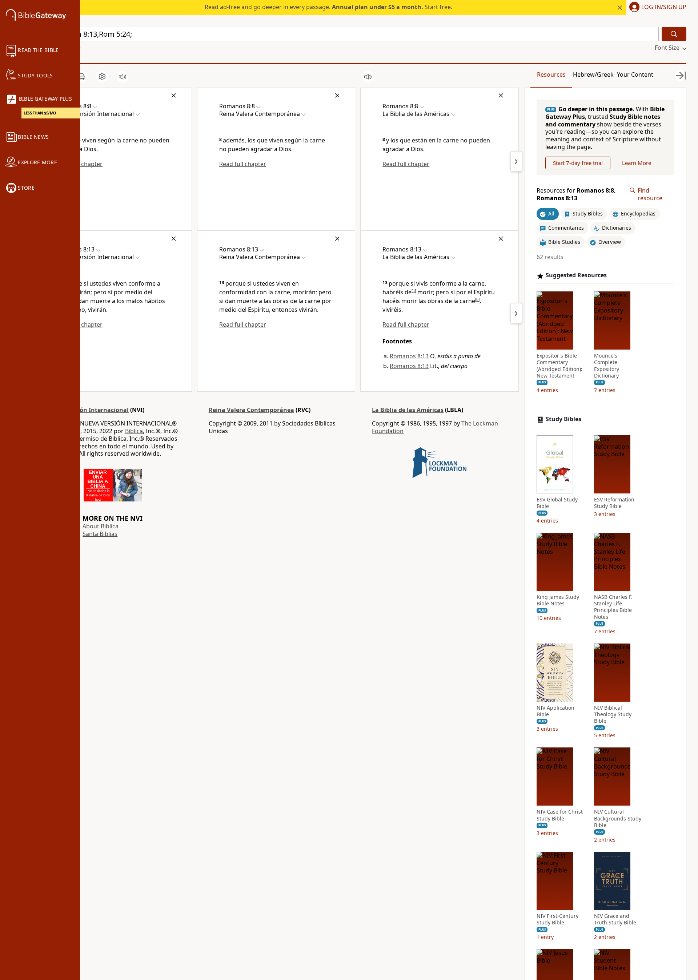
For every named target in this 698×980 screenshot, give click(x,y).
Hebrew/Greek (593, 74)
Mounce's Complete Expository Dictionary (606, 365)
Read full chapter (242, 164)
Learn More (636, 162)
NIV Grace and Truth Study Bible (615, 919)
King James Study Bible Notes (558, 600)
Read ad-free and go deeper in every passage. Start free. (328, 7)
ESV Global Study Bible (557, 502)
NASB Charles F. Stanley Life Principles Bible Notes (613, 607)
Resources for (576, 194)
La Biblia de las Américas (408, 410)
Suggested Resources (576, 275)
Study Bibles (563, 419)
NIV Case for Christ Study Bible (560, 815)
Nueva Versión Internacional (87, 410)
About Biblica (101, 526)
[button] (656, 7)
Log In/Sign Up (663, 7)
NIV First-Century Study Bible (557, 919)
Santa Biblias (100, 534)
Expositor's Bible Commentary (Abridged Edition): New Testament (559, 365)
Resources (551, 74)
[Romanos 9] (516, 161)
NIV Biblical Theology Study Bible (612, 714)
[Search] (674, 34)
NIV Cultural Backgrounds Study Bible (617, 818)
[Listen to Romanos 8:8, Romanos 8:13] (122, 76)
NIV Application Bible (555, 711)
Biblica (134, 431)
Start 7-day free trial (578, 162)
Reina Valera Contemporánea (251, 410)
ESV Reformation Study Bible (614, 502)
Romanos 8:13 (409, 356)
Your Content (635, 74)
